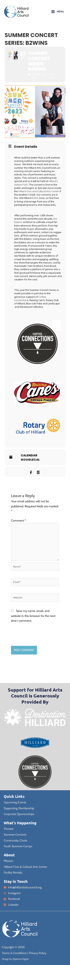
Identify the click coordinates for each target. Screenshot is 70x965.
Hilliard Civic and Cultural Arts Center (38, 191)
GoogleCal (30, 459)
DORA (35, 198)
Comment (18, 520)
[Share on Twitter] (38, 471)
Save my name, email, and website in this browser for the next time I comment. (33, 615)
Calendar (29, 455)
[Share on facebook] (31, 471)
